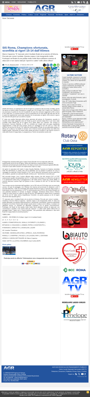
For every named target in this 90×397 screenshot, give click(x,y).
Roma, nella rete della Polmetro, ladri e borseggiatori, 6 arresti (74, 98)
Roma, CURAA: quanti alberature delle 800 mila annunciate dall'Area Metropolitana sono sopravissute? (74, 120)
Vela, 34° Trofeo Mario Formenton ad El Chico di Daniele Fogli (74, 102)
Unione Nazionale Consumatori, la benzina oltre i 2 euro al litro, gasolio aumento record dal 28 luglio (73, 125)
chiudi (61, 393)
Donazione (80, 14)
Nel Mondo (59, 14)
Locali (36, 14)
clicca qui (59, 395)
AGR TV (72, 14)
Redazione (55, 371)
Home (4, 18)
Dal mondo (10, 18)
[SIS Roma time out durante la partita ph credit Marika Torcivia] (9, 250)
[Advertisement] (45, 32)
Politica (24, 14)
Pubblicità (68, 371)
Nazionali (51, 14)
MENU (7, 2)
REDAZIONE (22, 2)
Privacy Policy (77, 371)
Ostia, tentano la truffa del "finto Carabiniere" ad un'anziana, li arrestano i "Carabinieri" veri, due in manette (73, 93)
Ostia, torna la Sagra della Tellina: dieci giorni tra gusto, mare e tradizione (74, 110)
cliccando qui (31, 393)
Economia (16, 14)
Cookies (84, 371)
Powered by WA (82, 376)
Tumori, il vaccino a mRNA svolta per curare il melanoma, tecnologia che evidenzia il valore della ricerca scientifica (73, 86)
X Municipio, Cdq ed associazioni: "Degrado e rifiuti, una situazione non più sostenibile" (73, 115)
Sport (66, 14)
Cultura (30, 14)
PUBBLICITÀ (32, 2)
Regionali (43, 14)
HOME (14, 2)
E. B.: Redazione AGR (12, 64)
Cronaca (9, 14)
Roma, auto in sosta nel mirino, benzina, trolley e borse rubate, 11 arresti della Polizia (72, 106)
